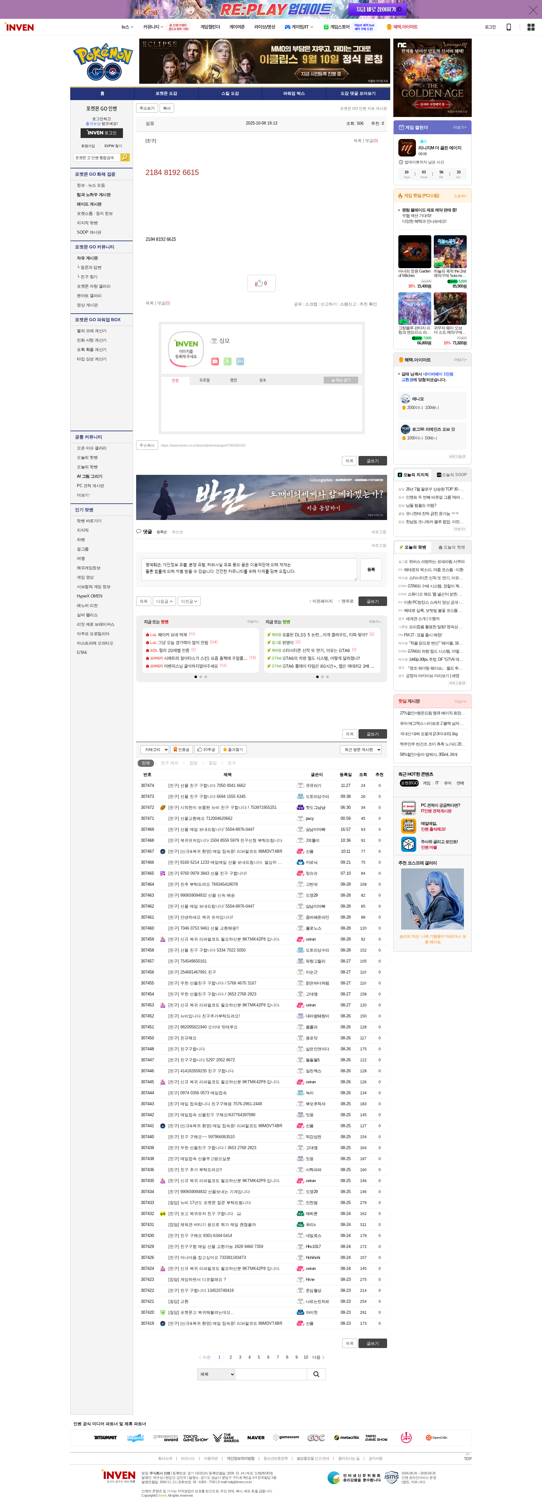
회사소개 (165, 1458)
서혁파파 (313, 1169)
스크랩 (311, 304)
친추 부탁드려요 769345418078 (203, 884)
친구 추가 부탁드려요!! (195, 1169)
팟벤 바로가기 (89, 521)
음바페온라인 (317, 917)
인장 (175, 381)
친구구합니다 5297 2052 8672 (201, 1060)
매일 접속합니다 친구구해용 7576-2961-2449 (215, 1103)
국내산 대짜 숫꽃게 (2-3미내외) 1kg (428, 733)
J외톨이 (313, 840)
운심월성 (313, 1290)
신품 (310, 851)
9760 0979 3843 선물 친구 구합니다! (207, 873)
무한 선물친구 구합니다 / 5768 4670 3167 (212, 983)
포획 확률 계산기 (92, 350)
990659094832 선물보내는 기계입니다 (209, 1191)
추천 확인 (368, 304)
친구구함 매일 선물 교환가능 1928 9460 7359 (215, 1246)
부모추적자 (315, 1103)
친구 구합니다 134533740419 (201, 1290)
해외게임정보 (88, 568)
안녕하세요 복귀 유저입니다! (200, 917)
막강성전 (313, 1136)
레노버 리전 (87, 605)
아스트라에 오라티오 (95, 643)
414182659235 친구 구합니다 (201, 1071)
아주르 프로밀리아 (93, 634)
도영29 (312, 895)
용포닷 (311, 1038)
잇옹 (310, 1114)
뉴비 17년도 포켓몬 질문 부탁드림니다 (209, 1202)
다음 (316, 1357)
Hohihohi (313, 1257)
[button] (195, 677)
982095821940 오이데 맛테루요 (203, 1027)
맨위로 (348, 601)
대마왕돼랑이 (317, 1016)
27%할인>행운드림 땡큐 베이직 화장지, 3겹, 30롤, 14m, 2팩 (433, 713)
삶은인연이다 (317, 1049)
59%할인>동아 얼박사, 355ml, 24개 (428, 754)
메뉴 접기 (341, 380)
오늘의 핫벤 (87, 457)
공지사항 (375, 1458)
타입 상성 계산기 (92, 359)
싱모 (149, 123)
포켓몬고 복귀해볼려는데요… (201, 1312)
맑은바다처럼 (317, 983)
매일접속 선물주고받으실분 (199, 1158)
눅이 (310, 1092)
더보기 (240, 361)
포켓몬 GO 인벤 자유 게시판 (363, 108)
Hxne (310, 1279)
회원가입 (88, 146)
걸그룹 (83, 549)
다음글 (162, 601)
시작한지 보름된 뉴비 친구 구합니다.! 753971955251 (222, 807)
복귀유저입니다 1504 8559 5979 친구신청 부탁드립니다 (225, 840)
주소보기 (147, 108)
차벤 (81, 540)
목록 (357, 140)
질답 (213, 763)
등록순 (162, 532)
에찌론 (311, 1213)
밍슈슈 (311, 873)
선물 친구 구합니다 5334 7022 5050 (207, 950)
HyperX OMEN (89, 596)
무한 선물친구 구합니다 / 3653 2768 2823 (212, 994)
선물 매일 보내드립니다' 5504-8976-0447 (211, 829)
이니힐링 (227, 361)
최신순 (177, 532)
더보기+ (253, 621)
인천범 (311, 1202)
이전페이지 (322, 601)
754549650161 (187, 961)
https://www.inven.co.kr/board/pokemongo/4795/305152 (203, 445)
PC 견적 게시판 (90, 486)
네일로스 (313, 1235)
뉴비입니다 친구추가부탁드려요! (204, 1016)
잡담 (193, 763)
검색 (125, 157)
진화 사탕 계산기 (92, 340)
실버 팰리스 (87, 615)
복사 (167, 108)
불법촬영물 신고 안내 (313, 1458)
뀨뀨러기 (313, 785)
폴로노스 (313, 928)
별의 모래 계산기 (92, 331)
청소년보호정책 (275, 1458)
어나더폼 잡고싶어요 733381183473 (207, 1257)
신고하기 (329, 304)
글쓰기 (373, 734)
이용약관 (211, 1458)
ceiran (311, 939)
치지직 (83, 530)
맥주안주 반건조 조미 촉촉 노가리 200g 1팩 (433, 744)
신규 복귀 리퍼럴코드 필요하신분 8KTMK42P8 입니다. (224, 939)
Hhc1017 (313, 1246)
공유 (298, 304)
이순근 (311, 972)
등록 (371, 569)
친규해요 (182, 1038)
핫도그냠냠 (315, 807)
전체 (146, 763)
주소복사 (147, 445)
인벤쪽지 (215, 361)
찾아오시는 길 (348, 1458)
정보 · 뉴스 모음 (91, 185)
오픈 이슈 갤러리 (92, 448)
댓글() (371, 140)
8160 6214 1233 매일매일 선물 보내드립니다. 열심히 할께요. (229, 862)
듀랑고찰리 (315, 961)
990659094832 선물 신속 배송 (201, 895)
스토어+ (460, 196)
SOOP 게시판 (89, 232)
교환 (178, 1301)
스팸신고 (348, 304)
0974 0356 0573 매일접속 (197, 1092)
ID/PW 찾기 (113, 146)
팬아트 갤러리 (89, 296)
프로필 (204, 380)
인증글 (183, 749)
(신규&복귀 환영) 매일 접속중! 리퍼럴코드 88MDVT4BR (225, 851)
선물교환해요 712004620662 (200, 818)
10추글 (209, 749)
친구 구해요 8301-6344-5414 (200, 1235)
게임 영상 (85, 577)
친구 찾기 (87, 277)
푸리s (311, 1224)
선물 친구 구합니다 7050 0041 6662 (207, 785)
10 (306, 1357)
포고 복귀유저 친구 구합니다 (200, 1213)
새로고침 (378, 532)
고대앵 (311, 994)
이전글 (187, 601)
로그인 (490, 26)
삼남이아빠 (315, 829)
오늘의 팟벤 (87, 467)
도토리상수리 (317, 796)
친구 (169, 763)
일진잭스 (313, 1071)
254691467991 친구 (192, 972)
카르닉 (311, 862)
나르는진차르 (317, 1301)
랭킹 (233, 380)
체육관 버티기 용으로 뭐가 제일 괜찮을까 (212, 1224)
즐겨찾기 (235, 749)
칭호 (262, 380)
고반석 (311, 884)
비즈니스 (188, 1458)
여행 (81, 558)
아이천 (311, 1312)
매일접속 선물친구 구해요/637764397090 (211, 1114)
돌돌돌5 (313, 1060)
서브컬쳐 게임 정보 (93, 587)
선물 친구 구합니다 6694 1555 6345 (207, 796)
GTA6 (82, 652)
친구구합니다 (186, 1049)
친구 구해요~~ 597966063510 (201, 1136)
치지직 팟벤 (87, 223)
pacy (310, 818)
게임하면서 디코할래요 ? (197, 1279)
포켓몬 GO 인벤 (101, 108)
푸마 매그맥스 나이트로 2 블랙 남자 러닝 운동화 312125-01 (433, 723)
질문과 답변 (89, 267)
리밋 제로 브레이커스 (95, 624)
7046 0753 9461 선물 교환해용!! (203, 928)
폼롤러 (311, 1027)
